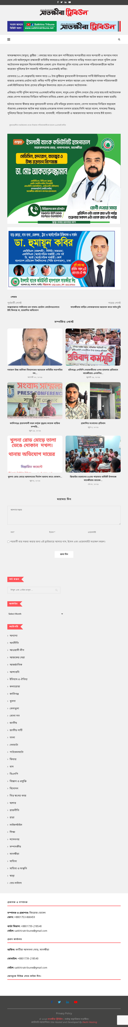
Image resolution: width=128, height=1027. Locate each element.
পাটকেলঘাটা (16, 752)
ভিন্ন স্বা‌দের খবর (18, 796)
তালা (12, 737)
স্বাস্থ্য (12, 876)
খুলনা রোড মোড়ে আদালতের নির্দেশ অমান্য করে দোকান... (35, 476)
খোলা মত (15, 716)
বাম (12, 767)
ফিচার (13, 759)
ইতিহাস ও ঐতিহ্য (18, 679)
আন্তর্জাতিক (16, 665)
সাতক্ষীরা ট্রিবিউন (54, 1019)
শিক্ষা (12, 832)
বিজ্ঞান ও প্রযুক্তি (18, 781)
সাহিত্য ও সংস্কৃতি (18, 868)
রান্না (12, 817)
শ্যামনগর (14, 839)
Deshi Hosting (89, 1022)
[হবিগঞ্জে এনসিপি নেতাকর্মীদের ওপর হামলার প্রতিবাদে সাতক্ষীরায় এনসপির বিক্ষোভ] (93, 347)
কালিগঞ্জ (14, 694)
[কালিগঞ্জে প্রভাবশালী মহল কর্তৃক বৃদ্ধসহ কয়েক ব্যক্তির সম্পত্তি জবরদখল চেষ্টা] (34, 400)
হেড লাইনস (16, 883)
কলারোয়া (15, 686)
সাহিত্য (13, 861)
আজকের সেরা (17, 657)
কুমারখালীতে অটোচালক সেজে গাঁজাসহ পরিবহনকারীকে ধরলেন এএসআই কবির (37, 125)
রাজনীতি (14, 810)
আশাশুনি (14, 672)
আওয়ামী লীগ (17, 650)
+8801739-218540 (31, 926)
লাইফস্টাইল (16, 825)
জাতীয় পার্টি (16, 730)
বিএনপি (14, 774)
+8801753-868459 (24, 917)
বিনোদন (14, 788)
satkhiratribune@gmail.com (31, 931)
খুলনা (13, 701)
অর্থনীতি (14, 643)
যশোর (13, 803)
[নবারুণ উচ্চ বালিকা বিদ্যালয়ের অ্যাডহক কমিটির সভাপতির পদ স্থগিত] (34, 347)
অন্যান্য (13, 636)
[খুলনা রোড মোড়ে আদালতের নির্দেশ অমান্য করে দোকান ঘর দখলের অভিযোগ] (34, 454)
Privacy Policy (64, 1013)
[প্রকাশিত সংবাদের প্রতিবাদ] (93, 400)
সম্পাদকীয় (15, 847)
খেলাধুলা (14, 708)
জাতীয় (13, 723)
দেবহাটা (14, 745)
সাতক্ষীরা (14, 854)
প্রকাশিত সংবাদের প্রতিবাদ (93, 423)
